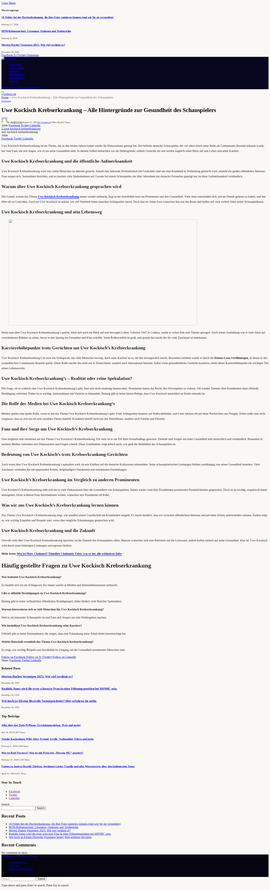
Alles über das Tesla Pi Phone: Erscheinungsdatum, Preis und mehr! (41, 725)
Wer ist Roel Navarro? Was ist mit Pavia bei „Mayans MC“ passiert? (42, 752)
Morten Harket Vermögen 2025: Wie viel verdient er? (33, 44)
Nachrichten (17, 68)
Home (5, 97)
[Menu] (2, 91)
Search (5, 804)
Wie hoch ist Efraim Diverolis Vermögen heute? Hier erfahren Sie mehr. (49, 701)
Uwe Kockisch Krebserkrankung (58, 196)
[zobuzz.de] (8, 58)
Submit (41, 878)
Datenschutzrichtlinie (21, 869)
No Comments (44, 122)
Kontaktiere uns (18, 862)
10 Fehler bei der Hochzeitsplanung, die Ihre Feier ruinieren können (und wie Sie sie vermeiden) (57, 17)
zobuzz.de (16, 122)
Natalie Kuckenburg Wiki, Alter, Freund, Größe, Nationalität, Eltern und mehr (47, 738)
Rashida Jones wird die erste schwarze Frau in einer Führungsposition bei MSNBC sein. (59, 688)
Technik (14, 71)
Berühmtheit (17, 74)
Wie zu (13, 81)
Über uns (14, 865)
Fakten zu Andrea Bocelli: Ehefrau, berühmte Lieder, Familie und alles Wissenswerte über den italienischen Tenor (68, 766)
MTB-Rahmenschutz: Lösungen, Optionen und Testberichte (36, 31)
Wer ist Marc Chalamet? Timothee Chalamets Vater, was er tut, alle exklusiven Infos (69, 553)
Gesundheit (16, 77)
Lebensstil (15, 64)
